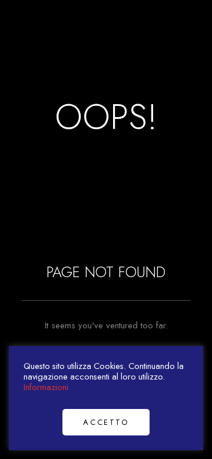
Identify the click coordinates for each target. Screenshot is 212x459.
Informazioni (46, 387)
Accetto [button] (105, 422)
